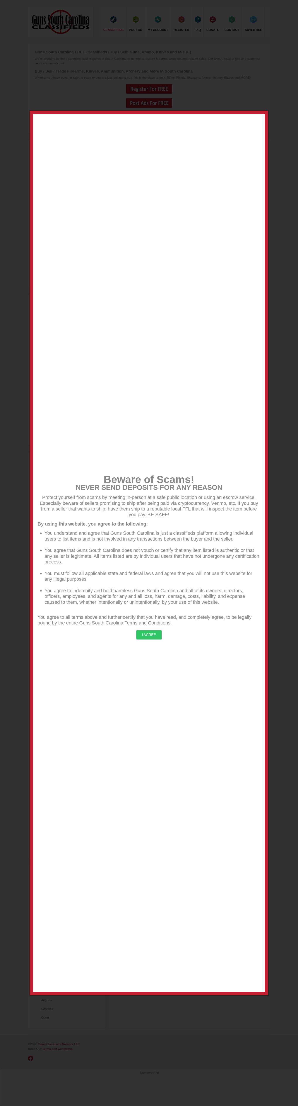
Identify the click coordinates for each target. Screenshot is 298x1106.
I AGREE (149, 635)
